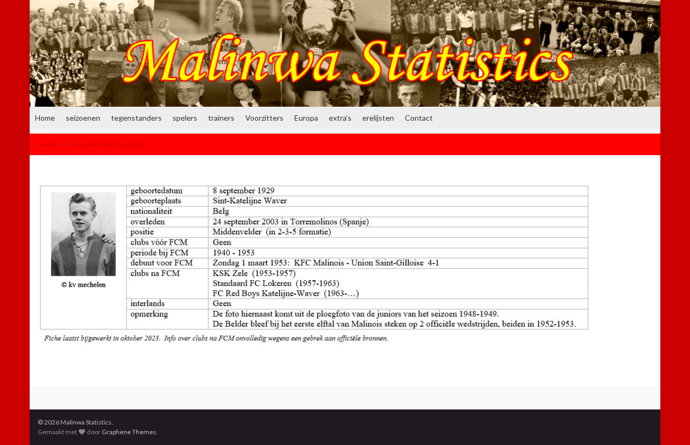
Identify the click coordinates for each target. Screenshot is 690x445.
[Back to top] (665, 420)
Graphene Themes (129, 432)
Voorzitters (264, 117)
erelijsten (378, 117)
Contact (419, 117)
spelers (184, 117)
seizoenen (83, 117)
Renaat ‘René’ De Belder (109, 144)
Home (45, 117)
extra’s (340, 117)
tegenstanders (136, 117)
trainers (221, 117)
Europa (306, 117)
